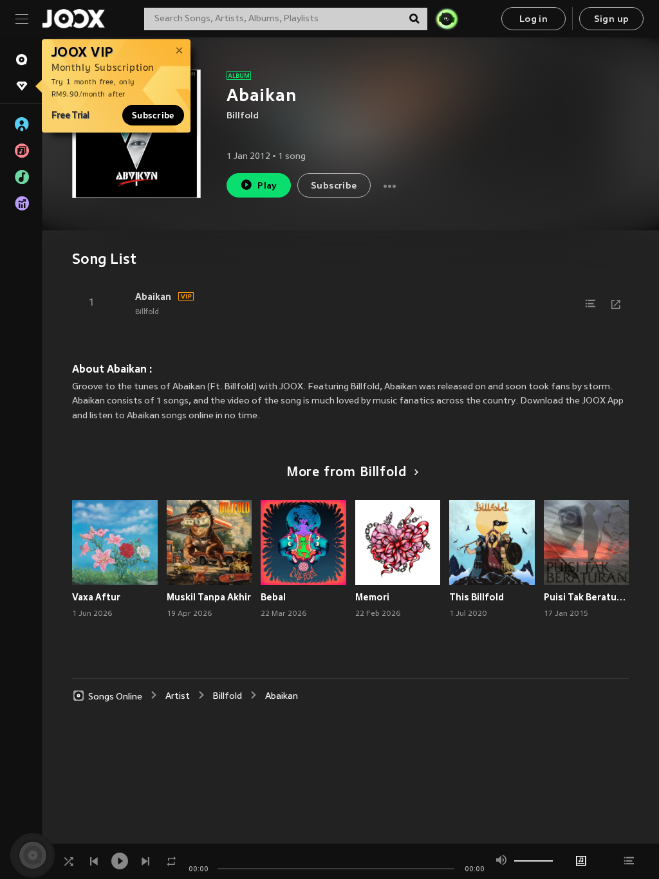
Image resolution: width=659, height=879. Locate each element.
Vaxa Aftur (96, 597)
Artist (177, 696)
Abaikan (153, 296)
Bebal (273, 597)
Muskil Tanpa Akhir (209, 597)
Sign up (611, 19)
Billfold (243, 116)
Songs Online (115, 696)
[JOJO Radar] (446, 19)
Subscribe (153, 115)
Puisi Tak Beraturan (586, 597)
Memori (372, 597)
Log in (533, 19)
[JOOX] (73, 18)
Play (267, 186)
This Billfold (476, 597)
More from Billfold (346, 473)
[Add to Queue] (590, 304)
